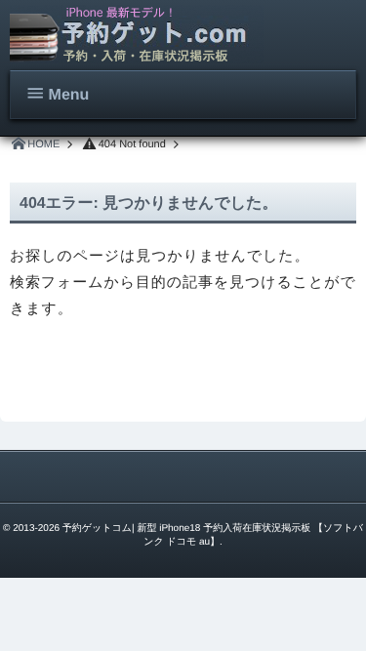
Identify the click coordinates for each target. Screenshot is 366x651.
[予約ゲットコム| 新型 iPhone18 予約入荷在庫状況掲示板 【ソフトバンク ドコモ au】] (137, 34)
